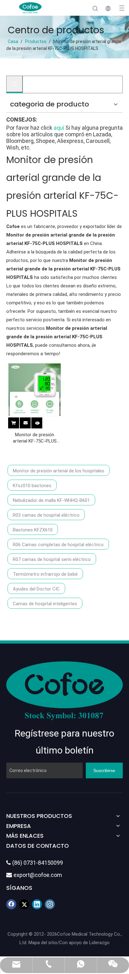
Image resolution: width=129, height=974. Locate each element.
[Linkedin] (37, 904)
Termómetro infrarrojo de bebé (45, 574)
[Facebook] (11, 904)
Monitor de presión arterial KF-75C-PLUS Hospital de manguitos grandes (34, 438)
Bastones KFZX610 (33, 530)
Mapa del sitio (42, 942)
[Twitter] (24, 904)
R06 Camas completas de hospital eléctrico (58, 544)
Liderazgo (99, 942)
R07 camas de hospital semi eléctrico (52, 559)
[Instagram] (50, 904)
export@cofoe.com (34, 875)
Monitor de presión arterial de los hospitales (58, 471)
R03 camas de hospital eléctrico (46, 515)
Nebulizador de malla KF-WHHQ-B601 (51, 500)
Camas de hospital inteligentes (45, 604)
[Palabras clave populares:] (14, 84)
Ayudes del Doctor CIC (36, 589)
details (41, 422)
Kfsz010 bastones (32, 485)
